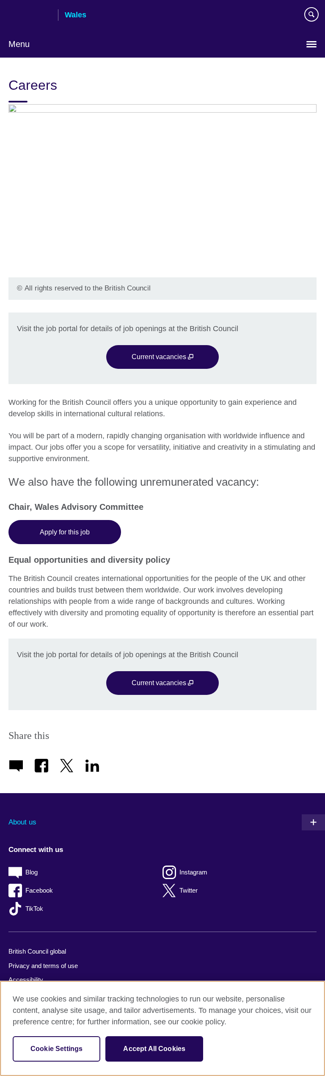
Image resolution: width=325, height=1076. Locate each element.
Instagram (193, 872)
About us (22, 822)
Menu (19, 44)
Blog (31, 872)
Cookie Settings (56, 1048)
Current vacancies (160, 356)
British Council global (37, 951)
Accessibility (25, 979)
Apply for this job (65, 532)
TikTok (34, 908)
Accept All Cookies (154, 1048)
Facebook (39, 890)
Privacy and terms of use (43, 965)
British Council (30, 15)
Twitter (188, 890)
